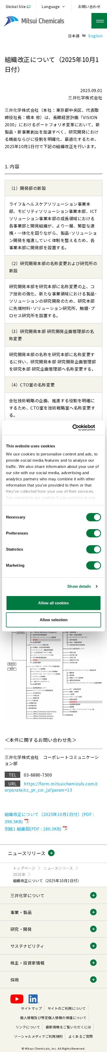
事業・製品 (21, 912)
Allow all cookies (53, 603)
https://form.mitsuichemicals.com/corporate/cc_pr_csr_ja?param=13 (51, 786)
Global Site (16, 6)
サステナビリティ (27, 946)
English (95, 35)
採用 (14, 980)
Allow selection (54, 620)
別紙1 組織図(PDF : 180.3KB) (33, 829)
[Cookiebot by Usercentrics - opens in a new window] (78, 427)
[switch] (93, 533)
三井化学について (27, 895)
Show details (79, 586)
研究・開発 (21, 929)
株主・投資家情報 (27, 963)
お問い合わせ (89, 6)
